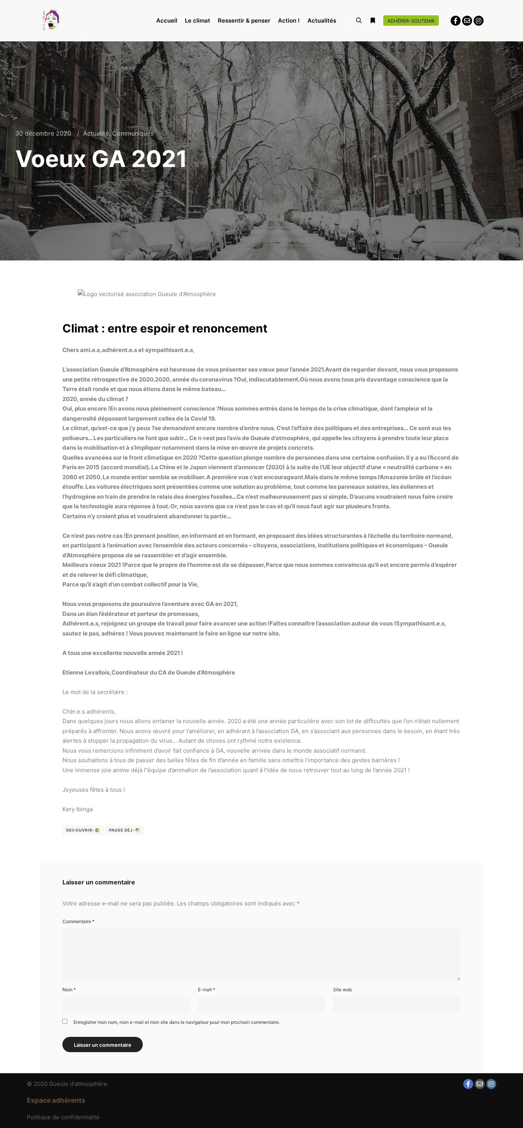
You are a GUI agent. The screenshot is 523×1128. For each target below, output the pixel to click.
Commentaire (78, 921)
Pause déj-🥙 (124, 830)
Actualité (96, 133)
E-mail (206, 989)
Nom (69, 989)
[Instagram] (479, 21)
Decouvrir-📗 (83, 830)
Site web (342, 989)
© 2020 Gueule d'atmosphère (67, 1083)
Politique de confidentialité (63, 1117)
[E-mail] (467, 21)
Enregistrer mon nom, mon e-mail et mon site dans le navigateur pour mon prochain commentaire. (177, 1022)
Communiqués (133, 133)
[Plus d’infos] (372, 21)
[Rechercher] (359, 21)
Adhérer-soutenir (411, 21)
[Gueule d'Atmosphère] (50, 20)
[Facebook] (456, 21)
